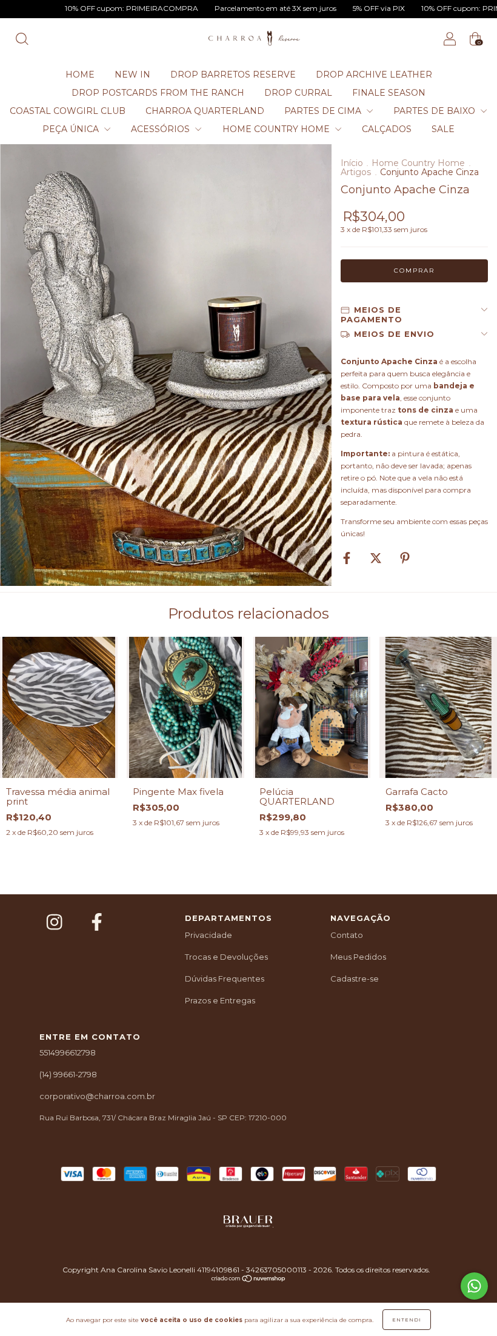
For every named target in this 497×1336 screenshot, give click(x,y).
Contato (346, 935)
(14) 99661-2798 (68, 1074)
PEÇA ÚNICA (71, 129)
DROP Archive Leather (374, 74)
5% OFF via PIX (335, 8)
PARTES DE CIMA (324, 110)
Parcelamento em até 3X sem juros (231, 8)
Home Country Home (419, 163)
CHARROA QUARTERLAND (204, 110)
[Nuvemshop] (249, 1279)
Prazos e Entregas (220, 1000)
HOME (80, 74)
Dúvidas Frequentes (224, 978)
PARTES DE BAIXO (435, 110)
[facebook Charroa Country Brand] (97, 922)
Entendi (406, 1320)
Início (352, 163)
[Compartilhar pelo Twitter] (377, 558)
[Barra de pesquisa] (21, 40)
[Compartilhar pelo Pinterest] (405, 558)
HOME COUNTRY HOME (277, 129)
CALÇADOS (387, 129)
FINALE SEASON (388, 92)
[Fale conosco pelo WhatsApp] (474, 1286)
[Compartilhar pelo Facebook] (348, 558)
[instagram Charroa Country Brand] (56, 922)
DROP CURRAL (298, 92)
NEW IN (132, 74)
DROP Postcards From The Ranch (158, 92)
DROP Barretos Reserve (233, 74)
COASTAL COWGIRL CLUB (67, 110)
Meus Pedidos (358, 957)
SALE (443, 129)
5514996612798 (67, 1052)
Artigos (357, 172)
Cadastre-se (354, 978)
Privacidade (208, 935)
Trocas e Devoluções (226, 957)
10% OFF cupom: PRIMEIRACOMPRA (87, 8)
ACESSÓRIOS (161, 129)
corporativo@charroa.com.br (97, 1096)
